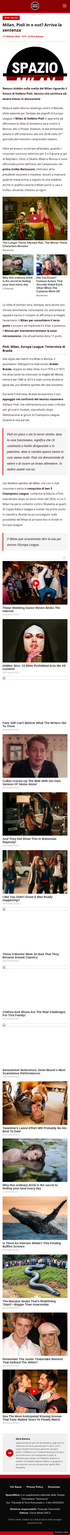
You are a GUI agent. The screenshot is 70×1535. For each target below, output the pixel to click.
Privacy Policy (35, 1486)
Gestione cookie (61, 1532)
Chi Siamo (16, 1486)
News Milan (11, 18)
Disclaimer (54, 1486)
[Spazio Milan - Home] (35, 6)
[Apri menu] (65, 6)
